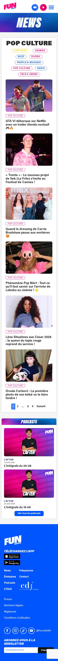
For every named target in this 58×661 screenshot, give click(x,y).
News (7, 570)
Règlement (10, 612)
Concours (20, 51)
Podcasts (9, 583)
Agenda (40, 51)
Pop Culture (29, 44)
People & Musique (29, 63)
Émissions (10, 577)
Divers (35, 57)
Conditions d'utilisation (17, 618)
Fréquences (26, 570)
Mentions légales (13, 605)
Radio (41, 68)
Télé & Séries (29, 74)
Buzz (21, 57)
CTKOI (8, 589)
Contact (24, 577)
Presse (8, 599)
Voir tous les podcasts (29, 513)
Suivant (41, 406)
